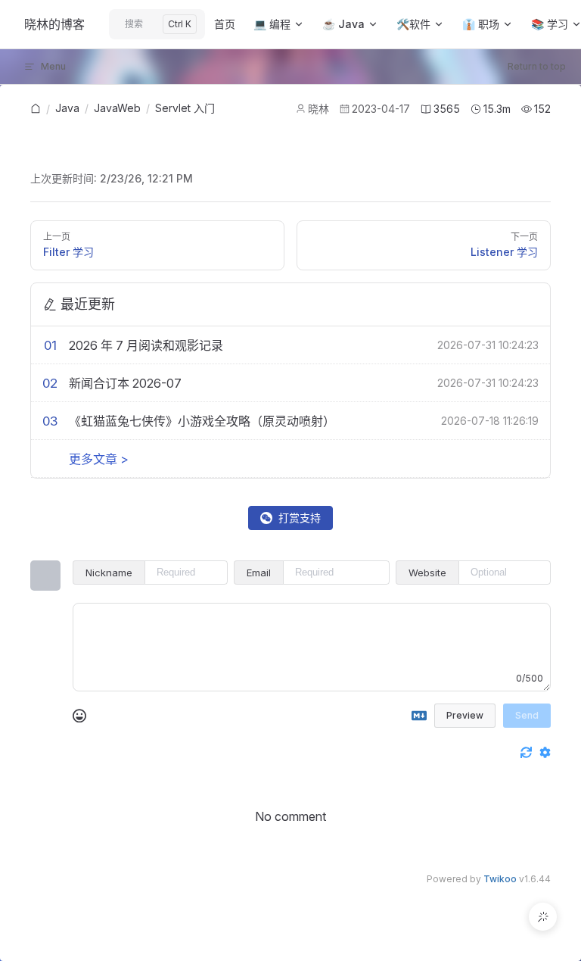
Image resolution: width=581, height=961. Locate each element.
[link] (35, 109)
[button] (543, 917)
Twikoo (500, 879)
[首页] (35, 109)
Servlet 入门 (185, 107)
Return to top (537, 66)
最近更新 (88, 304)
